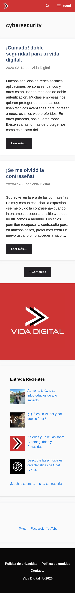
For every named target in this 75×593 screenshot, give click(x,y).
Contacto (38, 570)
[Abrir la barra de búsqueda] (47, 6)
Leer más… (19, 143)
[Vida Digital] (6, 6)
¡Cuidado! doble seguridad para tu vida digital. (32, 54)
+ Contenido (37, 271)
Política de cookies (56, 563)
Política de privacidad (21, 563)
